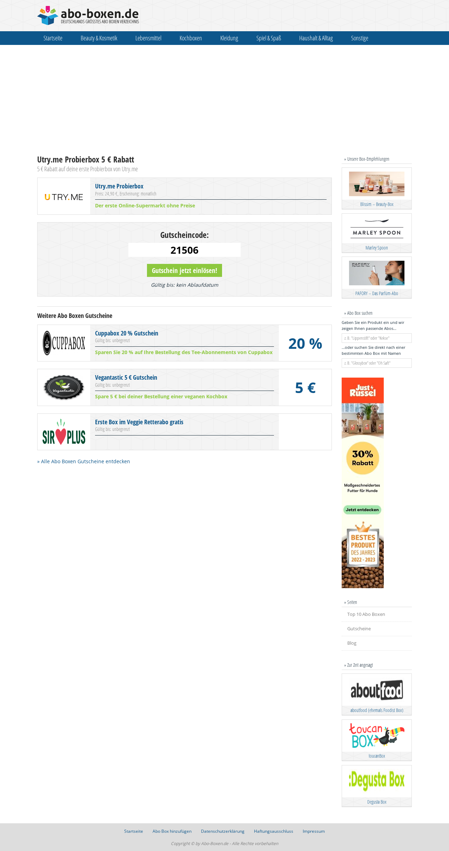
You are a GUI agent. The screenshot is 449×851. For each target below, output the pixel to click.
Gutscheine (359, 628)
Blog (351, 643)
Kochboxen (191, 38)
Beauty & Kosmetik (99, 38)
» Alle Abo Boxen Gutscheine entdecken (83, 461)
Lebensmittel (148, 38)
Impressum (314, 831)
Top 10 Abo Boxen (366, 614)
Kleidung (229, 38)
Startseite (52, 38)
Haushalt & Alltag (316, 38)
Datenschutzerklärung (222, 831)
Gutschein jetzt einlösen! (184, 270)
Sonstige (359, 38)
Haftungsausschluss (273, 831)
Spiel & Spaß (268, 38)
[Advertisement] (224, 100)
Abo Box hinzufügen (172, 831)
